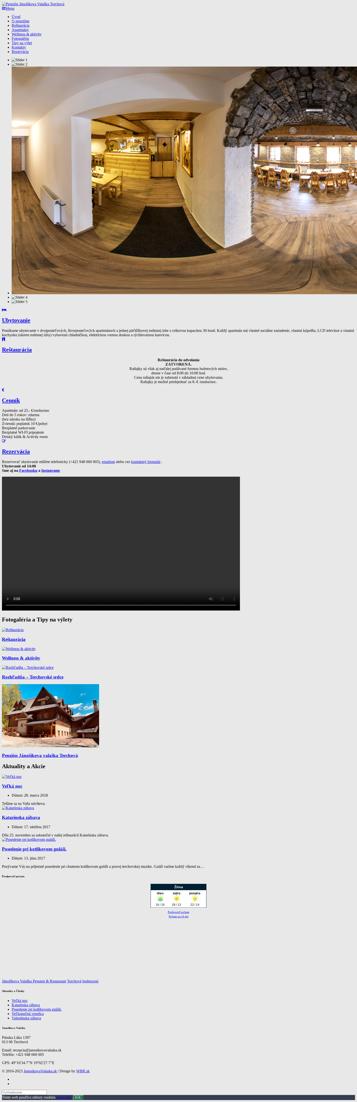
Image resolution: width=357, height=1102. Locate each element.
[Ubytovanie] (178, 310)
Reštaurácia (20, 25)
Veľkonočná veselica (28, 1014)
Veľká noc (12, 786)
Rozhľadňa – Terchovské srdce (32, 677)
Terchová (74, 981)
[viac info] (64, 1097)
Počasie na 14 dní (178, 916)
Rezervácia (20, 52)
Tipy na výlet (22, 43)
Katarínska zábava (21, 817)
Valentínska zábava (26, 1018)
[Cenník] (178, 390)
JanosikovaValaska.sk (40, 1071)
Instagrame (50, 470)
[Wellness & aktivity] (19, 649)
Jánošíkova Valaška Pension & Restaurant (34, 981)
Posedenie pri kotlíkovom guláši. (34, 849)
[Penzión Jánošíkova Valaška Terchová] (33, 4)
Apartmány (20, 30)
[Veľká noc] (12, 777)
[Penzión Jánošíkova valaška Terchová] (50, 746)
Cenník (11, 400)
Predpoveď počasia (178, 912)
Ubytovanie (16, 320)
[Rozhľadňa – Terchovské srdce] (28, 667)
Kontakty (19, 47)
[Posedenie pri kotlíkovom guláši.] (29, 839)
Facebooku (28, 470)
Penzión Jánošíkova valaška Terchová (40, 755)
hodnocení (90, 981)
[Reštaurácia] (178, 339)
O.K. (78, 1097)
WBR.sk (83, 1071)
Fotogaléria (20, 38)
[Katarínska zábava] (18, 808)
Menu (9, 8)
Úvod (16, 17)
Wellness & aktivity (27, 34)
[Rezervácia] (178, 441)
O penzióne (20, 21)
